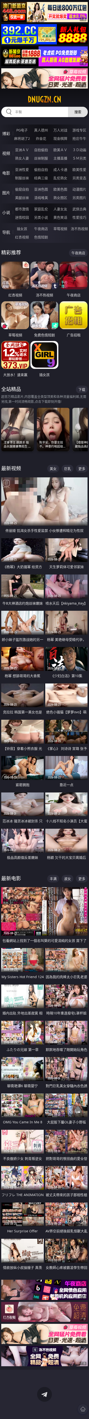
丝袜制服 (41, 158)
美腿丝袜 (22, 197)
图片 (6, 193)
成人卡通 (60, 169)
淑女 (67, 878)
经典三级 (41, 178)
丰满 (53, 878)
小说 (6, 212)
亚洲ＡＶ (22, 149)
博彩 (6, 133)
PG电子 (22, 130)
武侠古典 (79, 209)
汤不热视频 (79, 228)
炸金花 (41, 138)
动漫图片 (79, 189)
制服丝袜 (22, 178)
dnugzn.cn (44, 99)
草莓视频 (60, 228)
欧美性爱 (79, 169)
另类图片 (79, 197)
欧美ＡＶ (60, 149)
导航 (6, 232)
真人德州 (41, 130)
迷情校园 (22, 217)
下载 (81, 389)
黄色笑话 (60, 217)
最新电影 (11, 878)
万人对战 (60, 130)
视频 (6, 153)
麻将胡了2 (22, 138)
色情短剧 (41, 237)
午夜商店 (41, 228)
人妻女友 (60, 209)
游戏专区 (79, 130)
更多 (81, 468)
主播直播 (60, 158)
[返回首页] (83, 1409)
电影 (6, 173)
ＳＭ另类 (79, 158)
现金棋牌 (60, 138)
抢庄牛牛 (79, 138)
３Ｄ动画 (79, 149)
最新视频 (11, 468)
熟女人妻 (22, 158)
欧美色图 (60, 189)
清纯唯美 (41, 197)
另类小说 (41, 217)
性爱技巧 (79, 217)
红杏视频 (22, 237)
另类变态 (79, 178)
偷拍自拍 (41, 169)
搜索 (77, 111)
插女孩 (22, 228)
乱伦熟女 (60, 178)
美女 (53, 468)
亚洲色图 (41, 189)
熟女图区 (60, 197)
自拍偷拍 (41, 149)
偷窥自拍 (22, 189)
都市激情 (22, 209)
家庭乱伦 (41, 209)
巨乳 (67, 468)
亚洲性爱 (22, 169)
